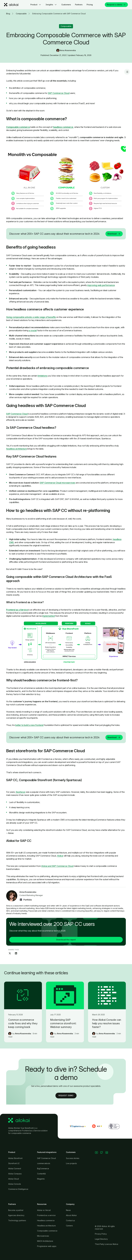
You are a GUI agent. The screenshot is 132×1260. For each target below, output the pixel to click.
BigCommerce (43, 1168)
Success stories (72, 1158)
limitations (42, 375)
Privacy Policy (101, 1234)
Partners (78, 4)
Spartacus (20, 792)
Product (33, 4)
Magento (41, 1179)
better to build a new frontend (29, 725)
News (68, 1210)
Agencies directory (16, 1215)
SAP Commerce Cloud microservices (57, 482)
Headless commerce (46, 1220)
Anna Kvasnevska (68, 50)
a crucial (33, 330)
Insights (49, 4)
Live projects (71, 1163)
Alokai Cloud (13, 1179)
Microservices (43, 1236)
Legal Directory (101, 1239)
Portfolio (27, 899)
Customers (66, 4)
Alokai (60, 855)
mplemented (49, 616)
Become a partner (15, 1210)
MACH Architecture (45, 1241)
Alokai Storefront (15, 1158)
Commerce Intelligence (18, 1189)
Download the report (66, 940)
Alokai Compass (15, 1174)
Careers (69, 1226)
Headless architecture (46, 1226)
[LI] (20, 899)
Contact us (70, 1220)
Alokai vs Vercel (44, 1210)
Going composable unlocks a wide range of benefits (31, 317)
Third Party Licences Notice (106, 1244)
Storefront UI (13, 1163)
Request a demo (114, 4)
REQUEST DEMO (66, 1095)
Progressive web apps (46, 1246)
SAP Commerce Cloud (58, 93)
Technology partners (17, 1220)
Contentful (41, 1174)
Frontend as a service (46, 1215)
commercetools (43, 1163)
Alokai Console (14, 1184)
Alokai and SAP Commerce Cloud (57, 866)
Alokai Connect (14, 1168)
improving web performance (101, 285)
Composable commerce (47, 1231)
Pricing (90, 4)
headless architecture (16, 448)
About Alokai (71, 1215)
